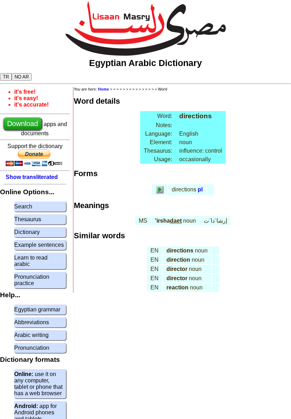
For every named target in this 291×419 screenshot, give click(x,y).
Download (22, 123)
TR (6, 77)
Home (103, 89)
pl (200, 189)
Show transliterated (32, 177)
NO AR (22, 77)
